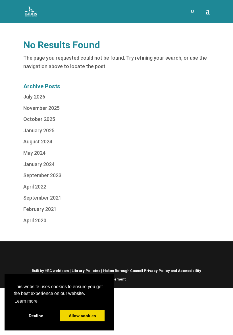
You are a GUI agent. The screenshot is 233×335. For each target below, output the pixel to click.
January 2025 (39, 130)
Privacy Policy (157, 271)
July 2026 (34, 97)
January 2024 (39, 164)
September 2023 (42, 175)
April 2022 (34, 187)
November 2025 (41, 108)
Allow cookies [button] (82, 315)
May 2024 (34, 153)
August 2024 (37, 142)
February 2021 (40, 209)
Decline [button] (36, 315)
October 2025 (39, 119)
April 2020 (34, 220)
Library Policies (86, 271)
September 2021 (42, 198)
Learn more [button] (26, 301)
